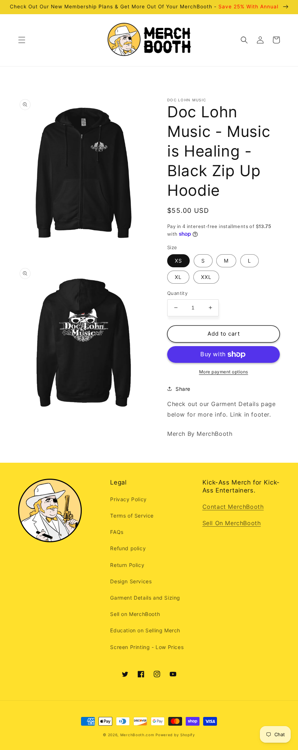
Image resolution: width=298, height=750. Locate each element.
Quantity (177, 293)
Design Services (131, 581)
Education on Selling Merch (145, 630)
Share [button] (183, 389)
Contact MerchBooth (233, 506)
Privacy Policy (128, 499)
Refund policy (128, 548)
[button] (22, 40)
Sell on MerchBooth (135, 614)
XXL (206, 277)
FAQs (116, 532)
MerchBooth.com (137, 735)
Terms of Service (132, 515)
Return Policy (127, 565)
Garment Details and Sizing (145, 598)
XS (178, 261)
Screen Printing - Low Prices (147, 647)
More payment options (223, 371)
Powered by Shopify (175, 735)
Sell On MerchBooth (231, 523)
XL (178, 277)
